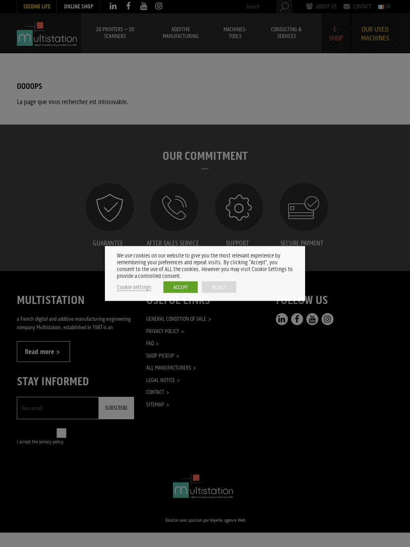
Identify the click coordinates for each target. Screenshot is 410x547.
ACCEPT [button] (180, 287)
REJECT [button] (219, 287)
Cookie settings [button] (134, 287)
